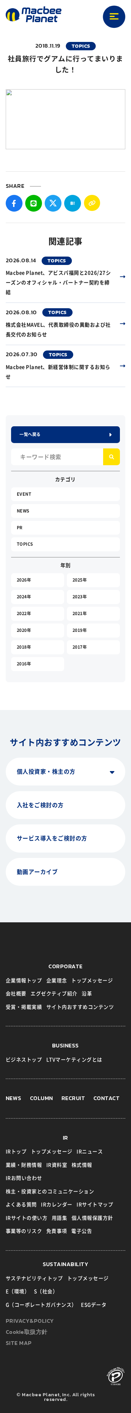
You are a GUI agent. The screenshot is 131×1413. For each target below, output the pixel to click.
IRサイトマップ (95, 1204)
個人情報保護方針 (92, 1217)
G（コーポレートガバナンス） (41, 1304)
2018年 (24, 647)
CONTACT (106, 1098)
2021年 (80, 613)
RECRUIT (73, 1098)
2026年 (24, 580)
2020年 (24, 630)
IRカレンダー (57, 1204)
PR (20, 528)
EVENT (24, 494)
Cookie (27, 1332)
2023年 (80, 597)
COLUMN (41, 1098)
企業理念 (56, 980)
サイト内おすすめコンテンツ (80, 1007)
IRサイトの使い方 (27, 1217)
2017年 (80, 647)
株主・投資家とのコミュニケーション (50, 1191)
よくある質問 (21, 1204)
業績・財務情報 (24, 1164)
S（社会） (46, 1291)
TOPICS (25, 544)
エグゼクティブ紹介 (54, 993)
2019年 (80, 630)
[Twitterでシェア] (53, 203)
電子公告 (81, 1231)
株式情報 (82, 1164)
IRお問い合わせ (24, 1178)
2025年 (80, 580)
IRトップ (16, 1151)
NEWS (23, 511)
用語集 (60, 1217)
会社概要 (16, 993)
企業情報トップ (24, 980)
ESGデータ (93, 1304)
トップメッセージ (92, 980)
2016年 (24, 664)
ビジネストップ (24, 1059)
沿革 (87, 993)
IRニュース (90, 1151)
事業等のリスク (24, 1231)
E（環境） (18, 1291)
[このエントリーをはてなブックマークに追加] (72, 203)
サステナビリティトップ (34, 1278)
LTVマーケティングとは (74, 1059)
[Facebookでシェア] (14, 203)
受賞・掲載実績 (24, 1007)
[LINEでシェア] (33, 203)
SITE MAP (19, 1343)
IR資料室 (57, 1164)
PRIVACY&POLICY (30, 1321)
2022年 (24, 613)
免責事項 (56, 1231)
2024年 (24, 597)
